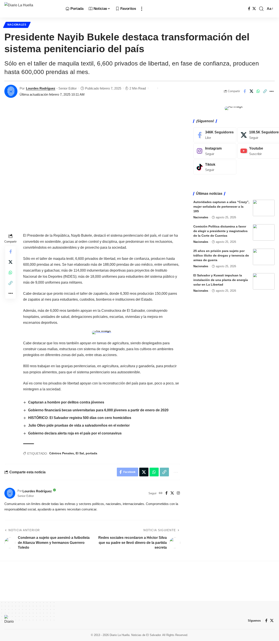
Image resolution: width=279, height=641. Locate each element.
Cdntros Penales (61, 453)
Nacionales (16, 24)
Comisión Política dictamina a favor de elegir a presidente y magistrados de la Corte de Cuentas (220, 231)
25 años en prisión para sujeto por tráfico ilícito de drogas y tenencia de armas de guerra (221, 255)
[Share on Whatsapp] (258, 91)
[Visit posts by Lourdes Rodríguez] (10, 91)
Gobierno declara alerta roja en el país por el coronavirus (75, 433)
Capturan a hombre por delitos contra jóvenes (66, 402)
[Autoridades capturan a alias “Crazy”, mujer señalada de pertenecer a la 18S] (264, 208)
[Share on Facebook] (245, 91)
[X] (254, 9)
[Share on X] (251, 91)
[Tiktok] (214, 166)
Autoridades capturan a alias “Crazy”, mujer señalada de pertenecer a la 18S (221, 206)
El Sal (80, 453)
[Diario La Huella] (31, 8)
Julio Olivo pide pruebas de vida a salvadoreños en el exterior (79, 425)
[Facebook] (249, 9)
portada (91, 453)
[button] (142, 8)
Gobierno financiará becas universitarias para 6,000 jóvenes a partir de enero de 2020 (98, 410)
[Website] (160, 493)
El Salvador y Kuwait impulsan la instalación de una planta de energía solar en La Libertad (220, 280)
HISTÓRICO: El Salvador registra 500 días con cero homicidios (80, 418)
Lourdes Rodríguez (40, 88)
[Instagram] (178, 493)
